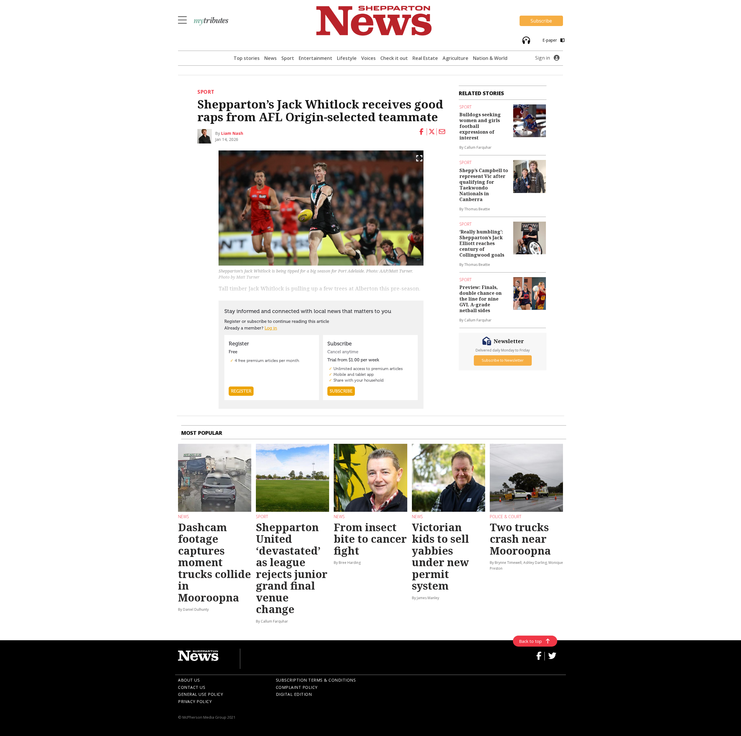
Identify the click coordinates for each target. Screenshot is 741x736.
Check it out (394, 58)
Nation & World (490, 58)
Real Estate (425, 58)
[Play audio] (525, 40)
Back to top (530, 641)
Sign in (542, 58)
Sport (287, 58)
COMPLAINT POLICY (297, 687)
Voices (368, 58)
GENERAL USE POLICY (200, 694)
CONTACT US (191, 687)
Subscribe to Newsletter (503, 360)
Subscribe (541, 21)
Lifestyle (347, 58)
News (270, 58)
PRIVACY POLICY (195, 701)
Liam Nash (232, 133)
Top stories (247, 58)
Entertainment (315, 58)
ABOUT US (189, 680)
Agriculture (455, 58)
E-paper (550, 40)
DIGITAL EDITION (294, 694)
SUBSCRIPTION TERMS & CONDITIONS (316, 680)
